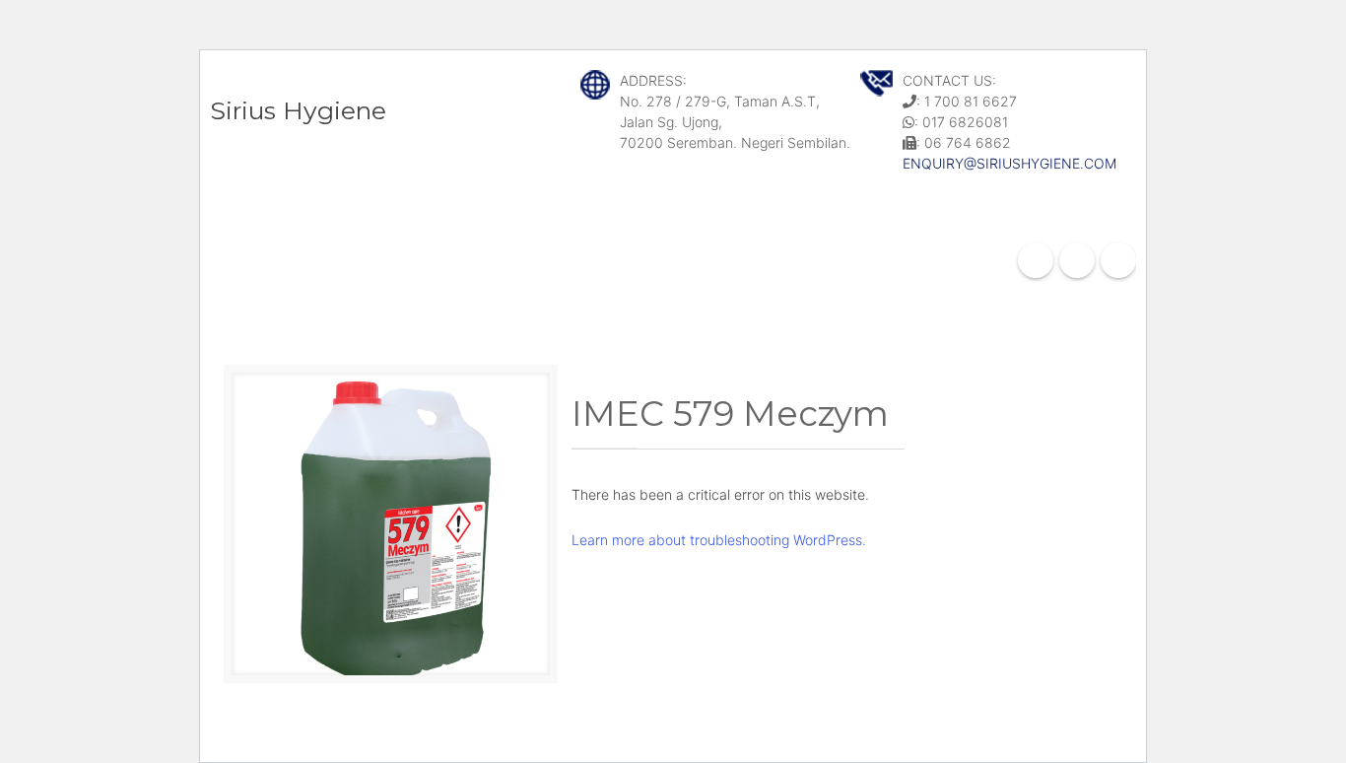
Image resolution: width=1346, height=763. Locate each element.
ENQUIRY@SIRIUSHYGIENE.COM (1009, 163)
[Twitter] (1118, 260)
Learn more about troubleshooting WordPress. (719, 539)
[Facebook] (1035, 260)
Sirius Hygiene (298, 110)
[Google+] (1077, 260)
